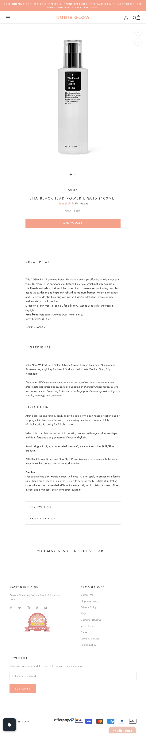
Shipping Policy (42, 518)
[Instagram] (28, 608)
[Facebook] (11, 608)
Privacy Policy (88, 607)
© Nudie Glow (20, 721)
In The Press (87, 626)
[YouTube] (45, 608)
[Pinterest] (37, 608)
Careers (85, 632)
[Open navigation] (8, 17)
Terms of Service (90, 638)
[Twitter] (19, 608)
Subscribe (23, 688)
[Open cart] (138, 17)
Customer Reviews (91, 620)
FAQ (83, 613)
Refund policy (88, 645)
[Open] (9, 724)
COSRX (73, 190)
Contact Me (87, 595)
